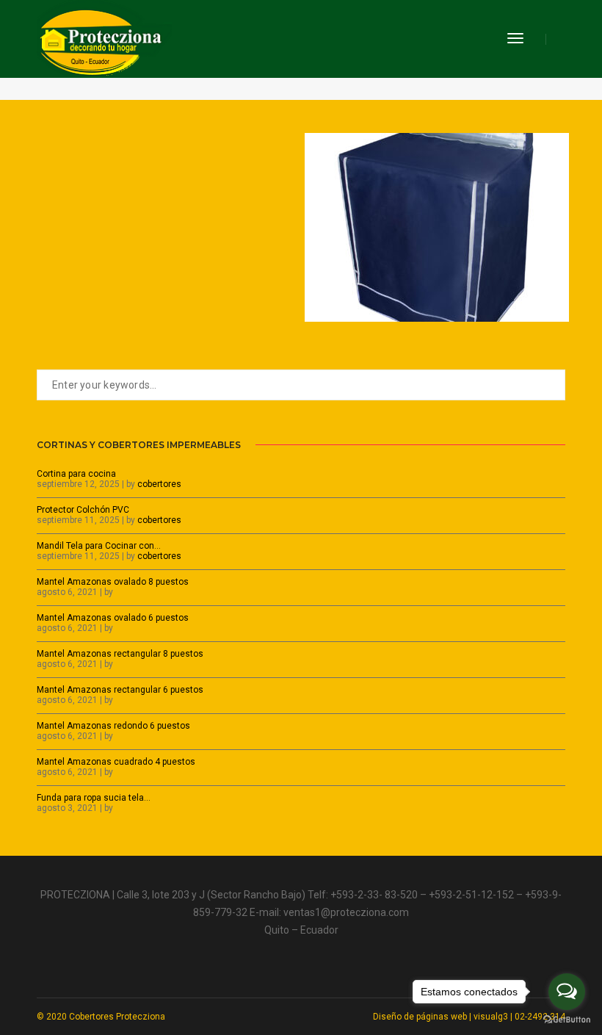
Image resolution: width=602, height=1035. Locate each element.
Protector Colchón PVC (83, 510)
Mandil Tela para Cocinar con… (99, 546)
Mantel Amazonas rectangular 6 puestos (120, 690)
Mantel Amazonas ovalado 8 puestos (113, 582)
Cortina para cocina (76, 474)
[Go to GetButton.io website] (566, 1020)
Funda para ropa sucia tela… (93, 798)
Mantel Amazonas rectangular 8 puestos (120, 654)
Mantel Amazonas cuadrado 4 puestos (116, 762)
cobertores (159, 484)
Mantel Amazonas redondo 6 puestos (113, 726)
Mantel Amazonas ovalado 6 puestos (113, 618)
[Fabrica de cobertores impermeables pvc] (104, 38)
